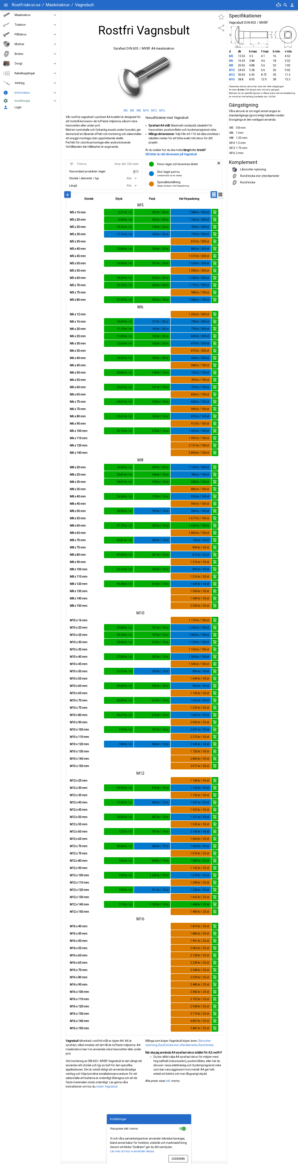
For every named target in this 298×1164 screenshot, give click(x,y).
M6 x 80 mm (78, 416)
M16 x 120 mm (79, 1006)
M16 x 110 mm (79, 999)
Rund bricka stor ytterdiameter (177, 1045)
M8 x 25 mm (78, 474)
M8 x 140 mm (78, 598)
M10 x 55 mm (78, 678)
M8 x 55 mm (78, 518)
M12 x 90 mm (78, 868)
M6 (231, 60)
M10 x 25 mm (78, 634)
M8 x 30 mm (78, 481)
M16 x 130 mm (79, 1013)
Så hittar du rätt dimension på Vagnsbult (171, 154)
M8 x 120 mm (78, 583)
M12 (232, 74)
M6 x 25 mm (78, 336)
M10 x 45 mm (78, 664)
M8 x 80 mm (78, 554)
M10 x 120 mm (79, 744)
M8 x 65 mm (78, 532)
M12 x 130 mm (79, 897)
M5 (231, 56)
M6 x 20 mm (78, 328)
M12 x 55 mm (78, 824)
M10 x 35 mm (78, 649)
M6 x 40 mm (78, 358)
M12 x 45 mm (78, 809)
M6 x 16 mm (78, 321)
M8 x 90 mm (78, 562)
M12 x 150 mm (79, 911)
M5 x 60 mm (78, 277)
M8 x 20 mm (78, 467)
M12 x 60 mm (78, 831)
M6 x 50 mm (78, 372)
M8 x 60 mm (78, 525)
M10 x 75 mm (78, 707)
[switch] (135, 171)
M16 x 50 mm (78, 940)
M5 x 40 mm (78, 248)
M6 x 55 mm (78, 379)
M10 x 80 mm (78, 715)
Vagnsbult (84, 4)
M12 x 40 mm (78, 802)
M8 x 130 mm (78, 591)
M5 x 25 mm (78, 226)
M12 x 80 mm (78, 860)
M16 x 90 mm (78, 984)
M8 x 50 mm (78, 511)
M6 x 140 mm (78, 452)
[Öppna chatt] (278, 5)
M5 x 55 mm (78, 270)
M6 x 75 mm (78, 409)
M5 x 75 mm (78, 292)
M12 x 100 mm (79, 875)
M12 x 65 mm (78, 838)
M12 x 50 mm (78, 817)
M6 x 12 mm (78, 314)
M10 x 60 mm (78, 685)
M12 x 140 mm (79, 904)
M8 (231, 65)
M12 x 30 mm (78, 787)
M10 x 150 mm (79, 766)
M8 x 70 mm (78, 540)
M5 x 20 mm (78, 219)
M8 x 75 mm (78, 547)
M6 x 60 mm (78, 387)
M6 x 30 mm (78, 343)
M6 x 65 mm (78, 394)
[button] (53, 15)
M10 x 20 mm (78, 627)
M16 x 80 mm (78, 977)
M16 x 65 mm (78, 962)
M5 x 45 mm (78, 256)
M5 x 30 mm (78, 234)
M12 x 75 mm (78, 853)
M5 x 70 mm (78, 285)
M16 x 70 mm (78, 970)
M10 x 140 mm (79, 758)
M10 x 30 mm (78, 642)
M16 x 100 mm (79, 991)
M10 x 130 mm (79, 751)
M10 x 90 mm (78, 722)
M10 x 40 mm (78, 656)
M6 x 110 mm (78, 438)
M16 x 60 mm (78, 955)
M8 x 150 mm (78, 605)
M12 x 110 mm (79, 882)
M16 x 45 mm (78, 933)
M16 (232, 79)
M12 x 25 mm (78, 780)
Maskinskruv (58, 4)
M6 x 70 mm (78, 401)
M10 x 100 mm (79, 729)
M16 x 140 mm (79, 1021)
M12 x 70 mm (78, 846)
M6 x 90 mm (78, 423)
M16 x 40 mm (78, 926)
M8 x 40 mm (78, 496)
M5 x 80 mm (78, 299)
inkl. (168, 1080)
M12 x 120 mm (79, 889)
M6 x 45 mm (78, 365)
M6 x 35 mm (78, 350)
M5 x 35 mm (78, 241)
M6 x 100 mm (78, 430)
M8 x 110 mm (78, 576)
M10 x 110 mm (79, 736)
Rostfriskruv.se (26, 4)
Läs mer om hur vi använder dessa (132, 1151)
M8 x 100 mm (78, 569)
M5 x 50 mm (78, 263)
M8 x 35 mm (78, 489)
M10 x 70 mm (78, 700)
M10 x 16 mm (78, 620)
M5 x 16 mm (78, 212)
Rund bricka (205, 1045)
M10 (232, 70)
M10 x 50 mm (78, 671)
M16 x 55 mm (78, 948)
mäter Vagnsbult (107, 1086)
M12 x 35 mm (78, 795)
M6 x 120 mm (78, 445)
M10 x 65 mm (78, 693)
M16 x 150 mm (79, 1028)
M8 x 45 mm (78, 503)
